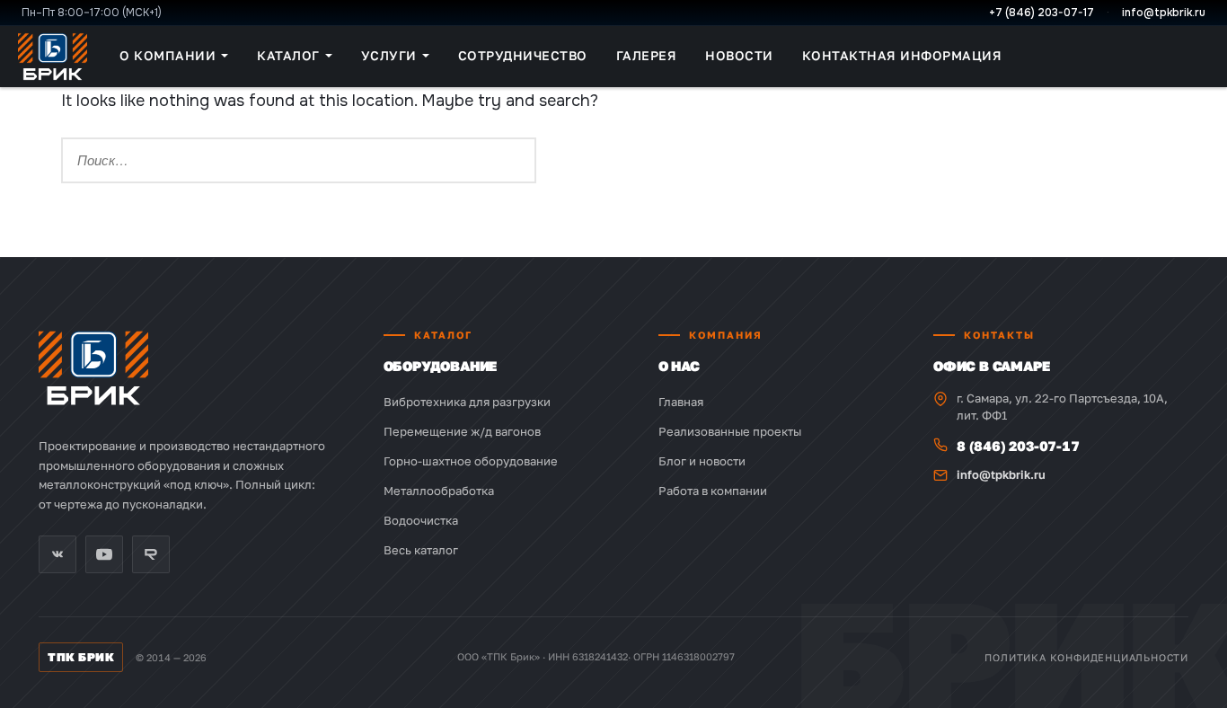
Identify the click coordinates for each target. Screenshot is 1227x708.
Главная (680, 401)
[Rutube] (151, 554)
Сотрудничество (522, 55)
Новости (739, 55)
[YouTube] (104, 554)
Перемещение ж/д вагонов (462, 431)
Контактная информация (902, 55)
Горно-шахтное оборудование (471, 461)
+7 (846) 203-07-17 (1041, 12)
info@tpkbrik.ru (1163, 12)
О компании (167, 55)
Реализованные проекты (729, 431)
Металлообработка (439, 490)
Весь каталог (421, 550)
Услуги (389, 55)
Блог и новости (702, 461)
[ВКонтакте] (57, 554)
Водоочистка (421, 520)
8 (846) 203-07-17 (1018, 446)
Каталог (288, 55)
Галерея (646, 55)
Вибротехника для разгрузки (467, 401)
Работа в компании (712, 490)
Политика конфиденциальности (1086, 657)
